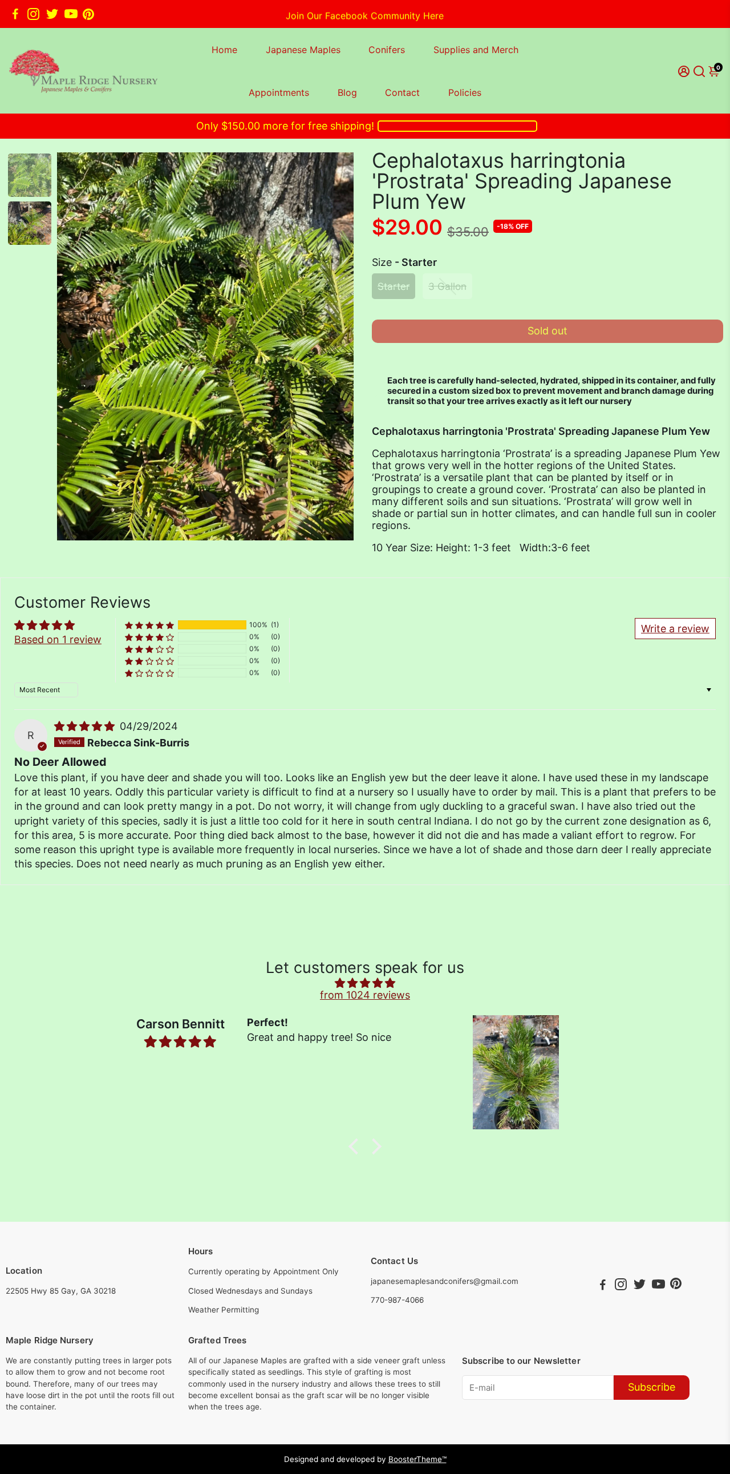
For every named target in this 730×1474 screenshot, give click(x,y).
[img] (85, 726)
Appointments (279, 92)
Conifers (386, 49)
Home (224, 49)
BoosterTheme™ (417, 1459)
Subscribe (651, 1387)
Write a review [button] (675, 629)
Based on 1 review (58, 639)
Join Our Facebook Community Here (365, 13)
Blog (347, 92)
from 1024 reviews (365, 995)
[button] (149, 625)
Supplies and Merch (475, 49)
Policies (464, 92)
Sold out (547, 331)
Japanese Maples (303, 49)
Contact (402, 92)
